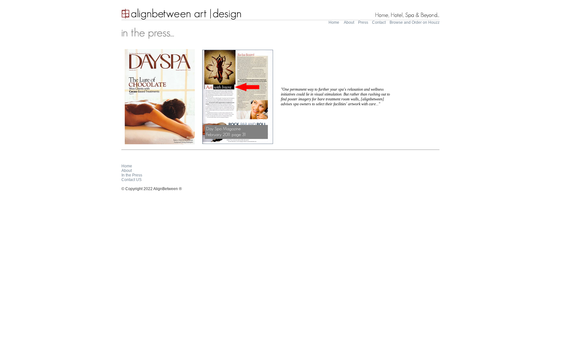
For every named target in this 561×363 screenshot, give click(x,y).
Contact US (131, 179)
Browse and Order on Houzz (415, 22)
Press (363, 22)
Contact (379, 22)
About (349, 22)
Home (334, 22)
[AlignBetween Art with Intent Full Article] (237, 142)
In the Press (131, 175)
